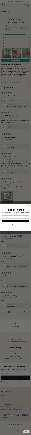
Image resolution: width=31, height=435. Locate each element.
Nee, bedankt (15, 224)
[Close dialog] (29, 205)
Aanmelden (15, 221)
